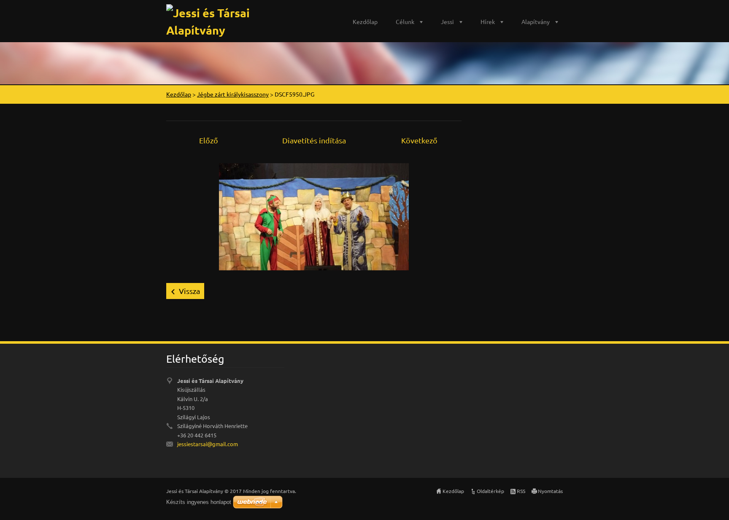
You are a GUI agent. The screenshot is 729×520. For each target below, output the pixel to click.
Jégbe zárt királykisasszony (233, 94)
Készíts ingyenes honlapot (198, 502)
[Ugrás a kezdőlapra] (235, 19)
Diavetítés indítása (314, 140)
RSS (521, 491)
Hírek (488, 21)
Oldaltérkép (490, 491)
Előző (208, 140)
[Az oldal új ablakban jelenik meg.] (314, 215)
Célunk (405, 21)
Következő (419, 140)
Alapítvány (535, 21)
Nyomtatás (550, 491)
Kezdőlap (365, 21)
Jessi (447, 21)
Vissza (189, 290)
